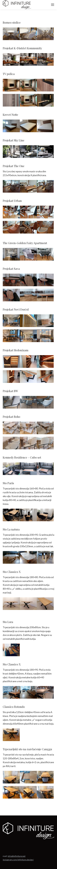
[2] (11, 443)
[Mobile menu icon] (52, 4)
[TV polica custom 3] (28, 85)
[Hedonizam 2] (11, 361)
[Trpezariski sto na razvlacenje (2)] (28, 777)
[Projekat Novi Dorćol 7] (45, 335)
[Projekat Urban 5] (28, 227)
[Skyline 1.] (11, 254)
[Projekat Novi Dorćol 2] (45, 320)
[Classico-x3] (28, 692)
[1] (11, 428)
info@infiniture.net (16, 856)
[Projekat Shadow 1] (28, 254)
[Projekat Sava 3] (45, 295)
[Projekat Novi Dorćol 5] (11, 335)
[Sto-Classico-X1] (11, 603)
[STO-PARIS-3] (45, 515)
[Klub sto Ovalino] (28, 295)
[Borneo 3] (45, 33)
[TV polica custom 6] (11, 100)
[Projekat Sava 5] (11, 280)
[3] (28, 428)
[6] (28, 443)
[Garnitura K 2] (45, 59)
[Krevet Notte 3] (45, 126)
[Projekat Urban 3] (45, 212)
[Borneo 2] (28, 33)
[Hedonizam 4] (28, 376)
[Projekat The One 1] (11, 186)
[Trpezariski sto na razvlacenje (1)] (11, 777)
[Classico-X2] (11, 692)
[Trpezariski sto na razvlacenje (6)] (45, 792)
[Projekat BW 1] (11, 402)
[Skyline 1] (11, 151)
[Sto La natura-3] (45, 557)
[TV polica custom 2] (28, 100)
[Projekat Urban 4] (11, 227)
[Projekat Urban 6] (45, 227)
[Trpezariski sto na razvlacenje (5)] (28, 792)
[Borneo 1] (11, 33)
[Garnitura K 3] (11, 59)
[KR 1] (11, 468)
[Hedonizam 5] (45, 376)
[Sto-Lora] (11, 650)
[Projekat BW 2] (28, 402)
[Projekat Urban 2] (28, 212)
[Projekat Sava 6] (11, 295)
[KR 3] (28, 468)
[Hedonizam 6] (11, 376)
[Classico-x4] (45, 692)
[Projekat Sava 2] (45, 280)
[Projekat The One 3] (45, 186)
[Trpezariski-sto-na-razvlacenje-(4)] (11, 792)
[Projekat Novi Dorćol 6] (28, 335)
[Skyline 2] (28, 151)
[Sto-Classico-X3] (45, 603)
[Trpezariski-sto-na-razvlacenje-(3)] (45, 777)
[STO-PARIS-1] (11, 515)
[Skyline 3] (45, 151)
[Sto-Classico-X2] (28, 603)
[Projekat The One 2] (28, 186)
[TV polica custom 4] (11, 85)
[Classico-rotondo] (11, 734)
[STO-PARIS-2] (28, 515)
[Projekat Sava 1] (28, 280)
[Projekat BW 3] (45, 402)
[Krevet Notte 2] (28, 126)
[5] (45, 428)
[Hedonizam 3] (28, 361)
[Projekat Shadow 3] (45, 254)
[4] (45, 443)
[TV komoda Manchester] (45, 100)
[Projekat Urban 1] (11, 212)
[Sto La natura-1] (11, 557)
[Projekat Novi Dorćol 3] (28, 320)
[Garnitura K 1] (28, 59)
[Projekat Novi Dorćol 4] (11, 320)
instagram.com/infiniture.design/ (18, 859)
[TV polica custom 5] (45, 85)
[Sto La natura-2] (28, 557)
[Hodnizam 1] (45, 361)
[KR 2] (45, 468)
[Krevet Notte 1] (11, 126)
